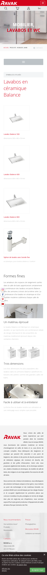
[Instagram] (3, 290)
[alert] (23, 563)
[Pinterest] (3, 299)
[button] (8, 570)
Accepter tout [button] (37, 570)
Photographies (30, 524)
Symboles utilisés (13, 75)
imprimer (39, 48)
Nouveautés (8, 530)
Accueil (6, 47)
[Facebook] (3, 294)
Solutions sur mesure (33, 533)
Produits (13, 47)
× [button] (44, 555)
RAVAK (9, 3)
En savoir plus (22, 565)
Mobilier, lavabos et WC (25, 47)
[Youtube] (3, 304)
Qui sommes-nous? (10, 524)
